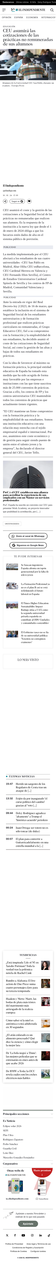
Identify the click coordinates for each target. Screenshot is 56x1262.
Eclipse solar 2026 (12, 1126)
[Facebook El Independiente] (15, 1236)
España (18, 17)
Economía (32, 17)
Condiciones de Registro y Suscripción (28, 1247)
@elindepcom (9, 191)
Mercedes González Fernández (18, 1157)
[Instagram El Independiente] (32, 1236)
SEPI (5, 1130)
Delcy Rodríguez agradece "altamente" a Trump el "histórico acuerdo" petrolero (32, 817)
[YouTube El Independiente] (23, 1236)
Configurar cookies (38, 1251)
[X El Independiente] (7, 1236)
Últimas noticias (22, 2)
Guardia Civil (9, 1148)
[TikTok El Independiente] (49, 1236)
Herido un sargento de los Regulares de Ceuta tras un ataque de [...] (31, 787)
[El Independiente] (28, 10)
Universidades (12, 524)
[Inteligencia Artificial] (16, 1193)
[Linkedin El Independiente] (40, 1236)
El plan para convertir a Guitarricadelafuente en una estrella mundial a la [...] (32, 842)
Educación (9, 26)
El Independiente (13, 185)
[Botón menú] (4, 10)
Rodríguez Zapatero (13, 1139)
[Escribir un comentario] (29, 201)
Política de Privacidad (14, 1244)
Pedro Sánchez (10, 1144)
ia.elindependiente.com (17, 1199)
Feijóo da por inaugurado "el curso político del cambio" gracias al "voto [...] (31, 802)
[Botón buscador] (52, 10)
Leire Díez (8, 1153)
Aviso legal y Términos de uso (39, 1244)
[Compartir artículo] (5, 201)
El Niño (33, 2)
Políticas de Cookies (18, 1251)
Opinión (6, 17)
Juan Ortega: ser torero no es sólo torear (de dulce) (32, 829)
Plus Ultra (8, 1135)
